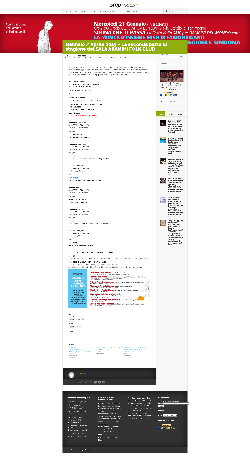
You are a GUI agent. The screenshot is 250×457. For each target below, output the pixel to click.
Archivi (160, 415)
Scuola (68, 11)
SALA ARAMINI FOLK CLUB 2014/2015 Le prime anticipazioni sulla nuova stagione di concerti (134, 349)
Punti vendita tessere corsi (109, 11)
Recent (160, 114)
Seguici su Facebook (167, 101)
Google (95, 382)
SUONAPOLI (73, 178)
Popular (170, 114)
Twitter (103, 382)
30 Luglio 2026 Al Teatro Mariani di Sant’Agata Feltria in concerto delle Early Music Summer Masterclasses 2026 (175, 145)
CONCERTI (82, 56)
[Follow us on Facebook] (166, 11)
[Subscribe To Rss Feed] (172, 11)
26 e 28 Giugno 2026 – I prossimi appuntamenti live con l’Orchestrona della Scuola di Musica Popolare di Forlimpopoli (175, 185)
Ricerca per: (164, 54)
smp (85, 373)
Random (180, 114)
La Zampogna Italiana (129, 11)
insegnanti (83, 11)
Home (69, 56)
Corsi (75, 11)
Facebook (99, 382)
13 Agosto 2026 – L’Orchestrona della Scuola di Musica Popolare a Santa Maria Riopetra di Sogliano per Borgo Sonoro (175, 165)
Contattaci (93, 11)
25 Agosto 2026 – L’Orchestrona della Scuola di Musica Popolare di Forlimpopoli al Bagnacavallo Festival (175, 126)
